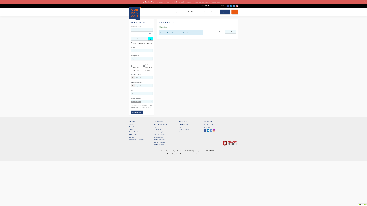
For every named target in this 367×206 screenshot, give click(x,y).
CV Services (157, 129)
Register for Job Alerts (160, 124)
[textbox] (142, 102)
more (149, 33)
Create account (183, 124)
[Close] (364, 2)
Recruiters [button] (203, 12)
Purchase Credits (184, 129)
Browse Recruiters (159, 139)
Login (235, 12)
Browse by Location (160, 142)
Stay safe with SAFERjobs (136, 139)
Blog (180, 132)
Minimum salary (136, 74)
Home (131, 124)
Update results (136, 112)
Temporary (136, 67)
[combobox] (142, 101)
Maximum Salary (136, 82)
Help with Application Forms (162, 132)
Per (132, 91)
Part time (148, 67)
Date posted (135, 56)
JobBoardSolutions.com (181, 154)
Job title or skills (136, 27)
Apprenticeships (180, 12)
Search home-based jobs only (142, 43)
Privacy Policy (133, 134)
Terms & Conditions (134, 132)
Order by (222, 32)
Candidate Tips (158, 137)
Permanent (136, 65)
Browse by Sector (159, 144)
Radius (133, 48)
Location (133, 36)
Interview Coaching (159, 134)
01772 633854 (219, 6)
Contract (136, 70)
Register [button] (224, 12)
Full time (148, 65)
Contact (206, 6)
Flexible (147, 70)
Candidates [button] (192, 12)
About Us (169, 12)
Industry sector (135, 99)
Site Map (131, 137)
